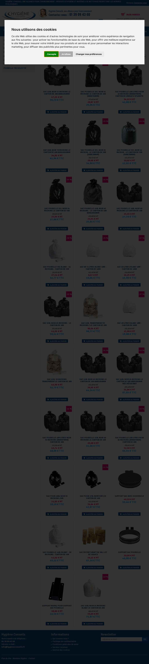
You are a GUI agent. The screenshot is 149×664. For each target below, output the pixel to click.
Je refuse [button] (66, 54)
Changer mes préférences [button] (89, 54)
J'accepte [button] (51, 54)
